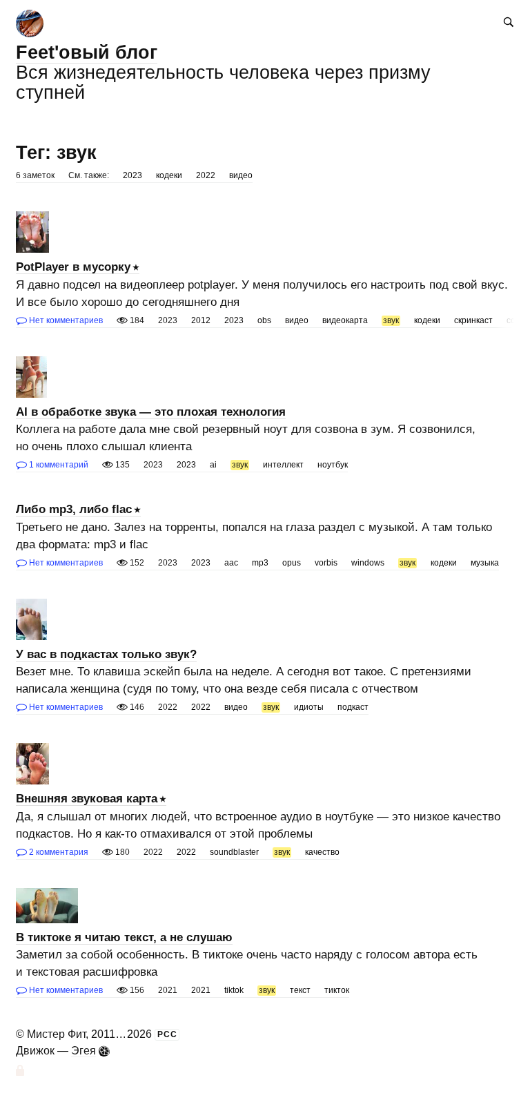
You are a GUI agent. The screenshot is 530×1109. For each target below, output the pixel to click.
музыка (485, 563)
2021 (200, 990)
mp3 (260, 563)
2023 (132, 175)
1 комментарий (57, 465)
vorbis (326, 563)
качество (322, 852)
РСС (167, 1034)
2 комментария (57, 852)
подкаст (353, 707)
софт (517, 320)
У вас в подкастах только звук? (106, 654)
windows (367, 563)
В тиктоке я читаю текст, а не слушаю (124, 937)
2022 (205, 175)
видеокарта (345, 320)
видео (241, 175)
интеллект (283, 465)
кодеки (169, 175)
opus (291, 563)
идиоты (309, 707)
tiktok (234, 990)
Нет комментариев (65, 320)
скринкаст (473, 320)
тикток (336, 990)
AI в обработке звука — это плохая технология (151, 411)
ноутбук (332, 465)
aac (231, 563)
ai (213, 465)
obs (264, 320)
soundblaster (234, 852)
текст (300, 990)
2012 (200, 320)
